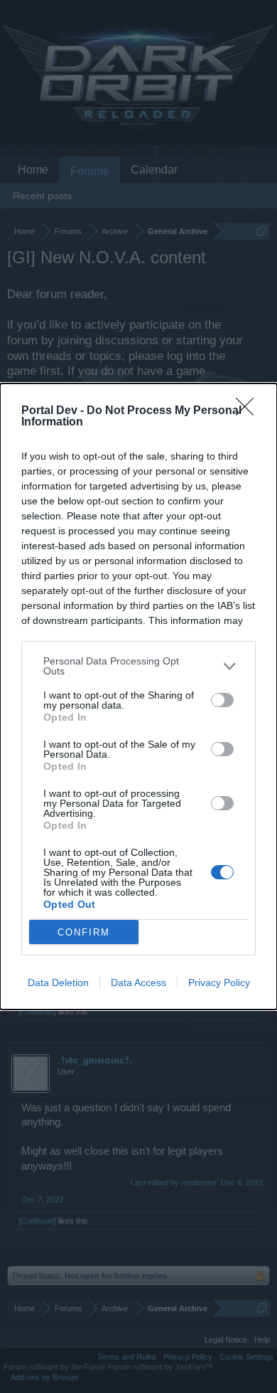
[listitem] (138, 666)
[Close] (249, 411)
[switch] (222, 700)
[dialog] (138, 696)
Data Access (138, 982)
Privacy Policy (219, 982)
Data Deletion (58, 982)
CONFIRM (84, 932)
